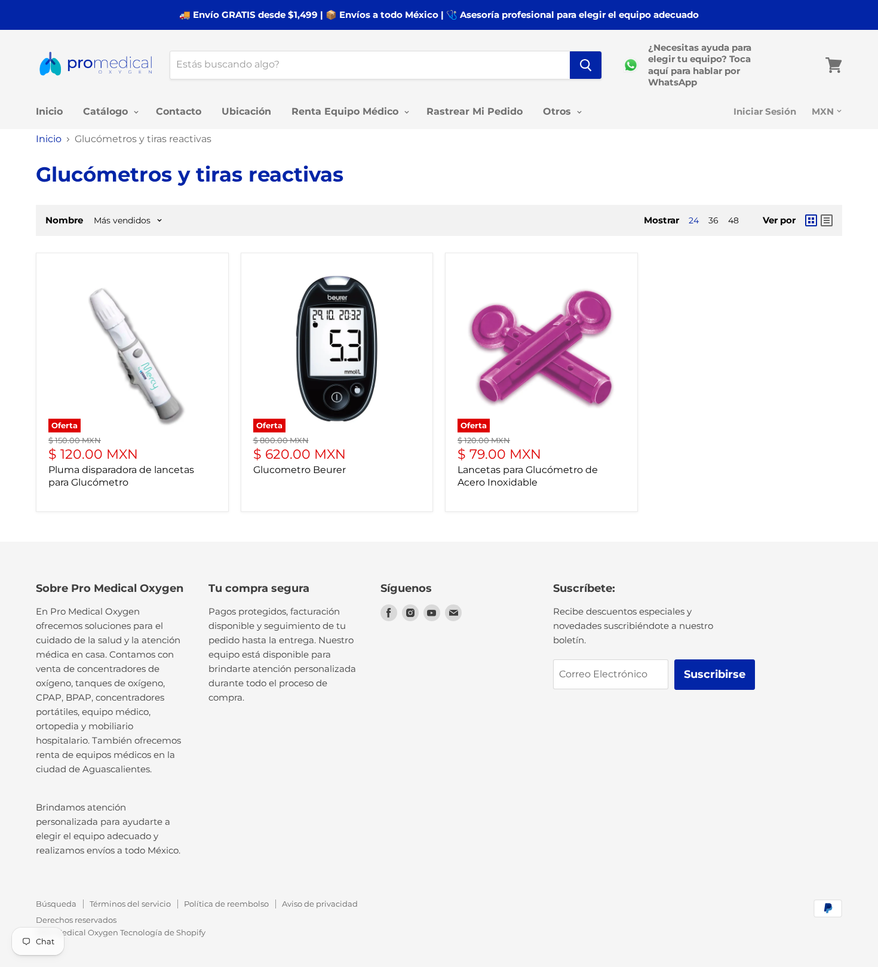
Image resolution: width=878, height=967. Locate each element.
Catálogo (107, 111)
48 (733, 220)
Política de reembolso (226, 903)
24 (694, 220)
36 (713, 220)
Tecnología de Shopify (162, 932)
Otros (558, 111)
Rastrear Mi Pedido (474, 111)
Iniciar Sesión (764, 111)
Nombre (64, 220)
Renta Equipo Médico (346, 111)
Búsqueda (56, 903)
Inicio (49, 111)
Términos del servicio (130, 903)
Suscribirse (714, 674)
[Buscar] (585, 65)
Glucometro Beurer (299, 469)
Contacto (178, 111)
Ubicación (246, 111)
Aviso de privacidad (320, 903)
